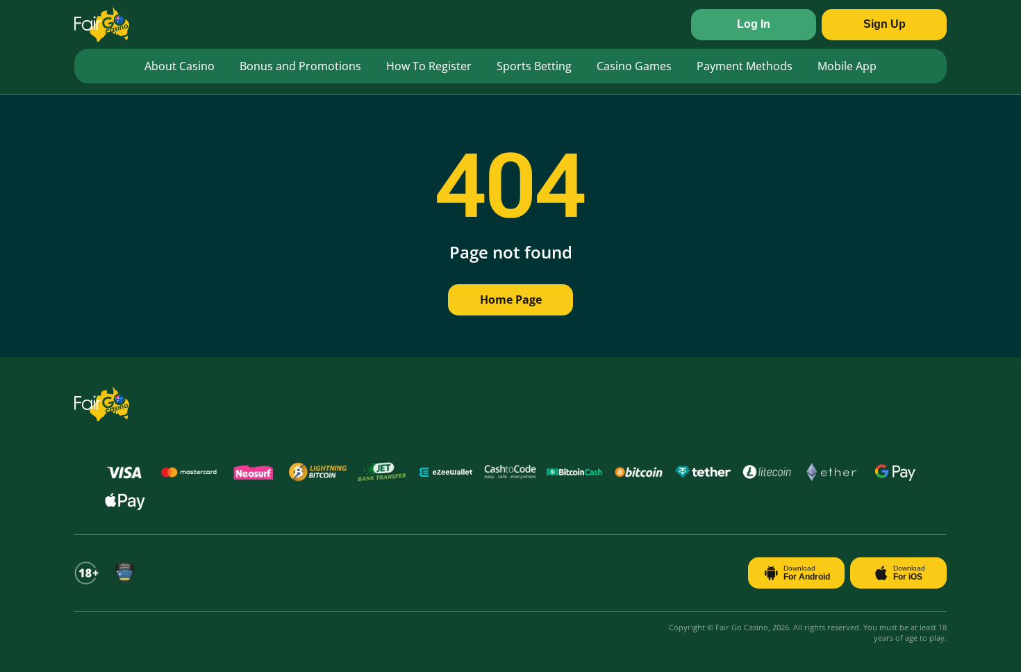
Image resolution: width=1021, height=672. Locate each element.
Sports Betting (534, 66)
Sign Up (884, 24)
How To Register (429, 66)
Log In (753, 24)
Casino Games (634, 66)
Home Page (511, 299)
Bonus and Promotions (300, 66)
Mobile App (847, 66)
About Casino (179, 66)
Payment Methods (744, 66)
